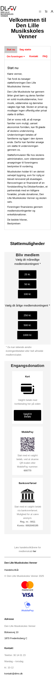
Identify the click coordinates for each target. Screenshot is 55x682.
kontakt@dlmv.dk (13, 673)
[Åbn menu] (40, 11)
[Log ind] (52, 11)
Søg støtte (25, 49)
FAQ (45, 56)
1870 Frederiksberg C (15, 638)
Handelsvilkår (11, 570)
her (34, 551)
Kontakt (33, 56)
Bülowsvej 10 (11, 632)
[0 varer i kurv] (46, 11)
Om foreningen (15, 56)
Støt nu (11, 49)
